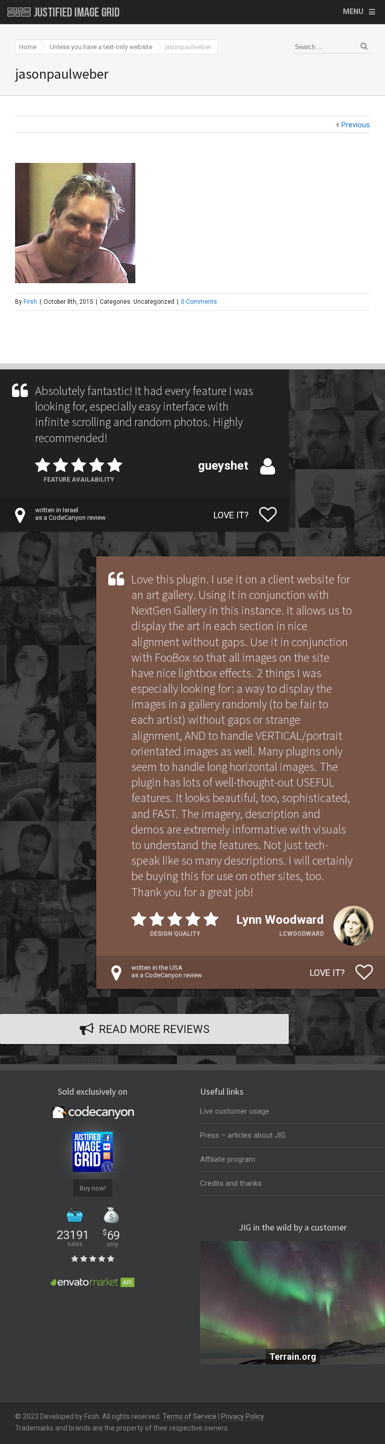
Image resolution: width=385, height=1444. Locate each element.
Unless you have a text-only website (101, 47)
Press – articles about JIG (243, 1135)
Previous (355, 124)
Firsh (30, 301)
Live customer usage (234, 1111)
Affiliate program (227, 1159)
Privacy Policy (242, 1416)
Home (28, 47)
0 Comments (199, 301)
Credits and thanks (231, 1183)
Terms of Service (189, 1416)
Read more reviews (154, 1029)
